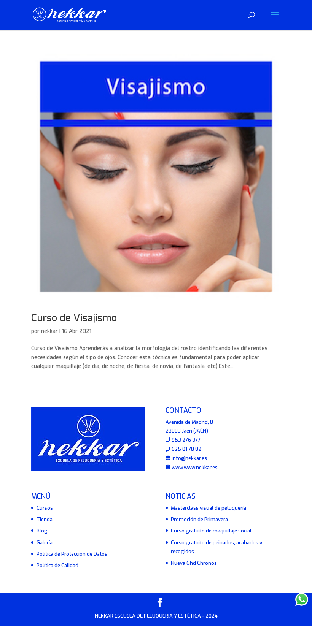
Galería (45, 542)
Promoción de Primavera (199, 519)
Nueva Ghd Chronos (194, 563)
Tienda (45, 519)
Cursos (45, 508)
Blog (42, 531)
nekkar (49, 331)
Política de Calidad (57, 565)
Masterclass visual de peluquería (208, 508)
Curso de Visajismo (74, 318)
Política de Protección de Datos (72, 554)
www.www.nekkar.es (194, 467)
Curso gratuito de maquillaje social (211, 531)
